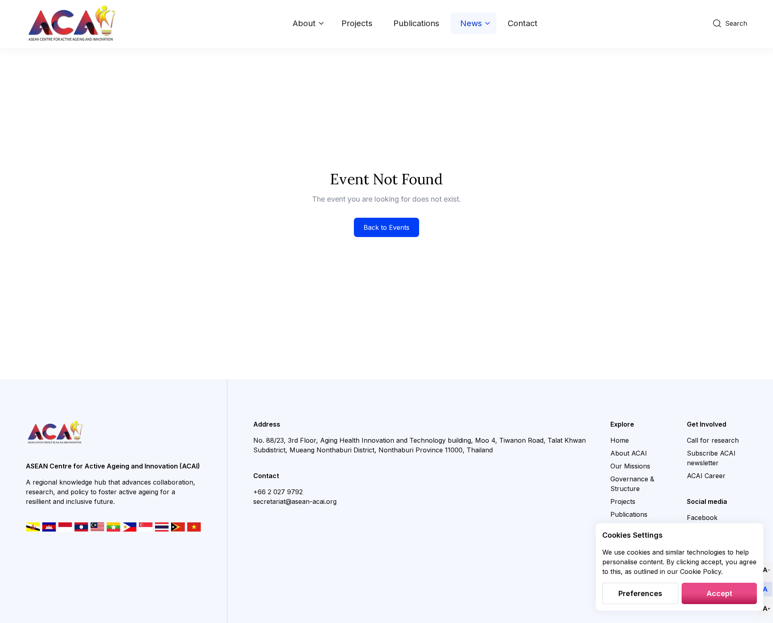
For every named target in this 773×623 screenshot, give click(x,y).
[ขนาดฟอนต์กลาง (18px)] (765, 589)
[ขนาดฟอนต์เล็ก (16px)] (765, 570)
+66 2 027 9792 (278, 492)
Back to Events (386, 227)
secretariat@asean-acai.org (295, 501)
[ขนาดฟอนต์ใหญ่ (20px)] (765, 608)
